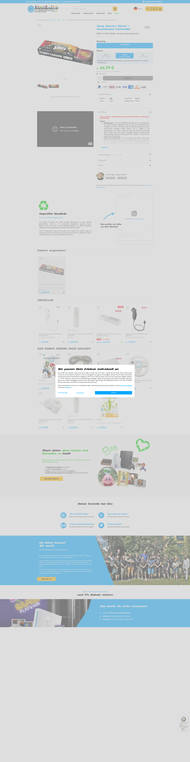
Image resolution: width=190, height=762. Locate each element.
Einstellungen (80, 393)
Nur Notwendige (62, 393)
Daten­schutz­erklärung (126, 385)
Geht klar (113, 393)
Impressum (68, 387)
